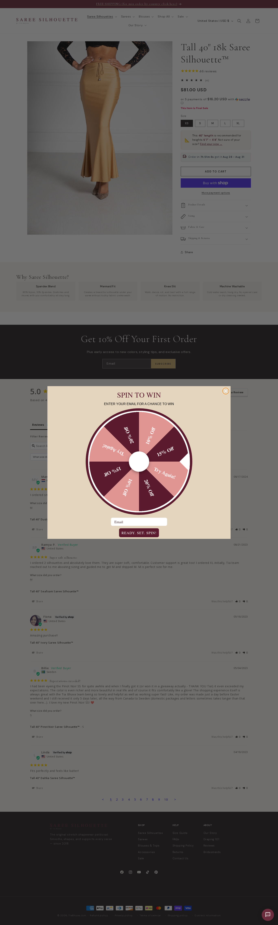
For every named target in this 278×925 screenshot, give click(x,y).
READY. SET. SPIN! (139, 532)
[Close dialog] (225, 391)
